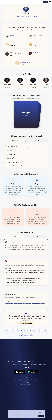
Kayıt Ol (45, 2)
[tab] (15, 140)
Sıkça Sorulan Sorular (16, 364)
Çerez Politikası (26, 382)
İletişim (8, 364)
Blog (35, 364)
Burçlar (31, 364)
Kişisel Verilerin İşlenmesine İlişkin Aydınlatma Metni (26, 380)
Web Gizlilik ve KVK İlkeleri (26, 379)
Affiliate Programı (42, 364)
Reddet (40, 412)
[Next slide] (29, 130)
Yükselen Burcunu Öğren (26, 323)
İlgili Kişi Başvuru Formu (26, 384)
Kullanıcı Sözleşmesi (26, 377)
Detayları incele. (32, 415)
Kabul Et (41, 416)
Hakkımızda (25, 364)
